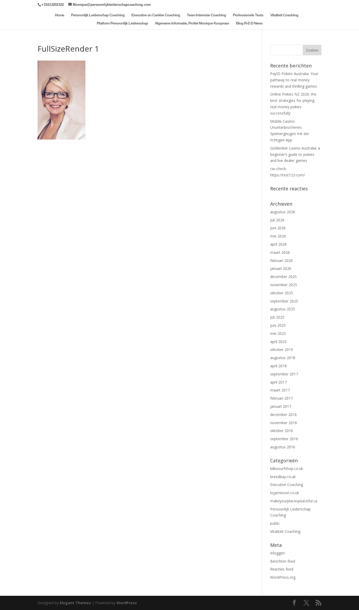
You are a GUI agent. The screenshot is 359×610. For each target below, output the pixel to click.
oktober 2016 (281, 430)
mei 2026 (278, 236)
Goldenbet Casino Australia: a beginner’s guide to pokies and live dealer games (295, 154)
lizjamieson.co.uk (284, 492)
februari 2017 (281, 398)
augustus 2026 (282, 211)
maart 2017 (280, 390)
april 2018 (278, 365)
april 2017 (278, 382)
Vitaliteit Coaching (284, 15)
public (275, 523)
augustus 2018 (282, 357)
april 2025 (278, 341)
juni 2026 (278, 227)
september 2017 (284, 373)
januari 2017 (280, 406)
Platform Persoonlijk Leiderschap (122, 23)
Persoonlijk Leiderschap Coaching (98, 15)
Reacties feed (281, 569)
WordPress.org (282, 577)
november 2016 (283, 422)
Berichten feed (282, 561)
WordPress (126, 602)
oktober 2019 (281, 349)
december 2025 (283, 276)
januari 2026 (280, 268)
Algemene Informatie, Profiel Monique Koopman (192, 23)
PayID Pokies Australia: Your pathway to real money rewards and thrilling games (294, 80)
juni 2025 (278, 325)
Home (59, 15)
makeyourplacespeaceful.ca (293, 500)
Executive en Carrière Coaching (155, 15)
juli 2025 (277, 317)
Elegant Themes (75, 602)
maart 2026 (280, 252)
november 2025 (283, 284)
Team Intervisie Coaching (206, 15)
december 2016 (283, 414)
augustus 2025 (282, 308)
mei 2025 (278, 333)
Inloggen (277, 553)
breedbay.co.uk (283, 476)
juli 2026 (277, 219)
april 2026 (278, 244)
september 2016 (284, 438)
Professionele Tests (248, 15)
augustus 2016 (282, 446)
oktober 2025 (281, 292)
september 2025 (284, 301)
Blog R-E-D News (249, 23)
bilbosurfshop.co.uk (286, 468)
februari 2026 (281, 260)
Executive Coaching (286, 484)
